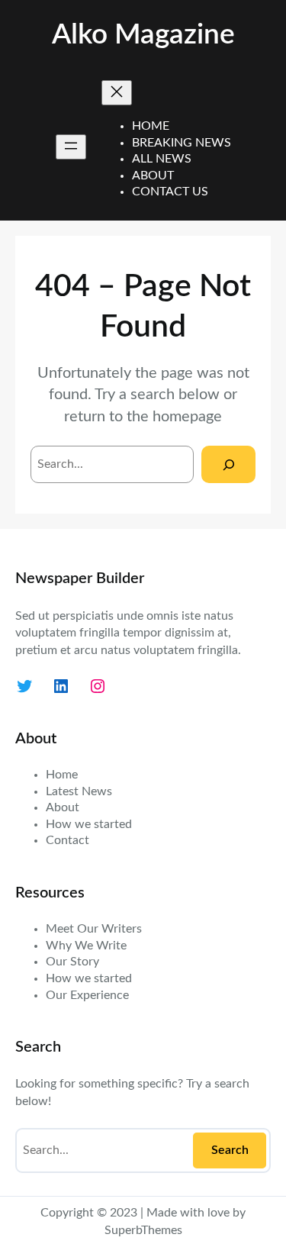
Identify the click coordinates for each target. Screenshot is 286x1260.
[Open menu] (71, 147)
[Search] (228, 464)
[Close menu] (116, 92)
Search (230, 1150)
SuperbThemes (143, 1230)
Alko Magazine (143, 35)
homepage (187, 416)
